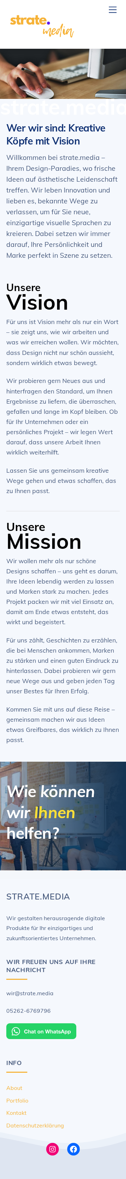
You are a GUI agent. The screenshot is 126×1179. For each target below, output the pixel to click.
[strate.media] (41, 40)
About (14, 1087)
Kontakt (16, 1112)
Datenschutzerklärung (35, 1125)
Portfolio (17, 1100)
